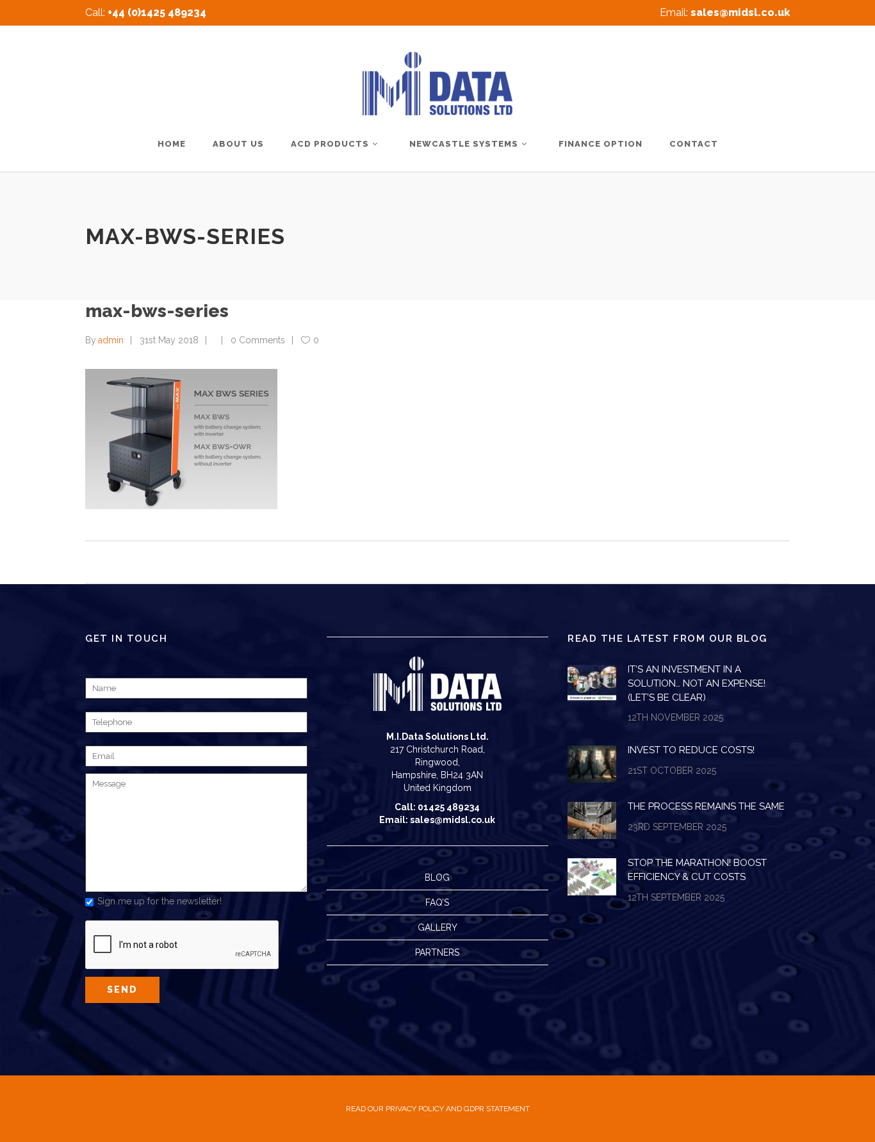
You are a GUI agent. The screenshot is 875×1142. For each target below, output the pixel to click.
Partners (437, 952)
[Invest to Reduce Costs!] (592, 764)
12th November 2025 (675, 717)
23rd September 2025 (677, 827)
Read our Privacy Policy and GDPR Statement (438, 1108)
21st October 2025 (672, 770)
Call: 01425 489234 (437, 807)
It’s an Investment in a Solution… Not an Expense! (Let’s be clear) (696, 683)
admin (111, 340)
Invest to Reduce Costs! (691, 750)
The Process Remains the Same (706, 806)
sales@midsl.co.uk (740, 12)
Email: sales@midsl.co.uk (437, 820)
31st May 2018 (169, 340)
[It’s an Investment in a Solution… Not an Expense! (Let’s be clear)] (592, 683)
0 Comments (258, 340)
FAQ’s (437, 902)
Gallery (437, 927)
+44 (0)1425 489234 (157, 12)
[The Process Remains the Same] (592, 820)
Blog (437, 877)
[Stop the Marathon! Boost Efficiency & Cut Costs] (592, 876)
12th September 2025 (676, 897)
